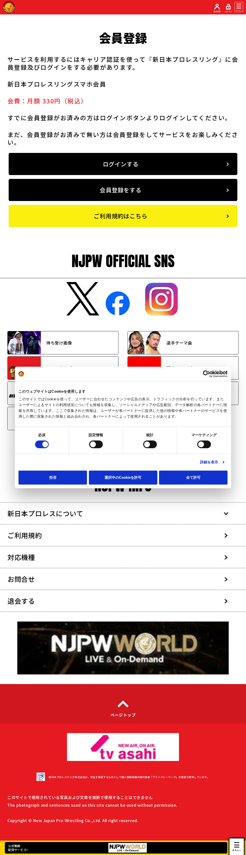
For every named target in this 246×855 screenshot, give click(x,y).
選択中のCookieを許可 (123, 477)
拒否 (52, 477)
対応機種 (21, 557)
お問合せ (21, 579)
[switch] (96, 444)
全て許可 (193, 477)
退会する (21, 601)
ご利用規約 (24, 535)
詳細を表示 (209, 462)
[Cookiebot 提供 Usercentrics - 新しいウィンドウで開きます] (206, 373)
